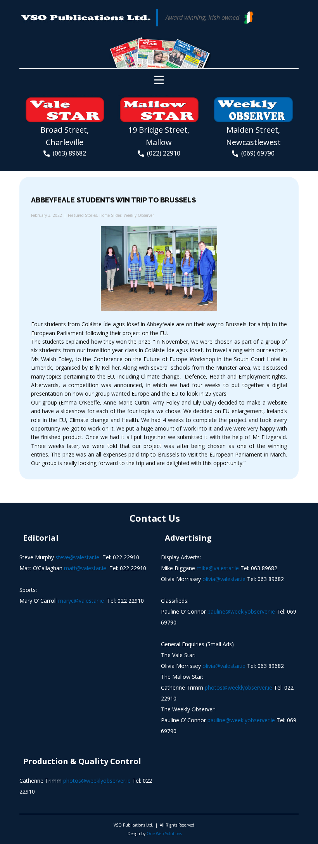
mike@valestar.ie (218, 568)
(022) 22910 (162, 153)
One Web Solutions (164, 833)
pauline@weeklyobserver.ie (241, 611)
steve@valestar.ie (77, 557)
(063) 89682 (68, 153)
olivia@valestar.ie (223, 579)
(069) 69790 (256, 153)
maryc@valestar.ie (81, 600)
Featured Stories (82, 215)
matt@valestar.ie (85, 568)
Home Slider (110, 215)
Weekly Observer (139, 215)
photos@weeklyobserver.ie (238, 687)
